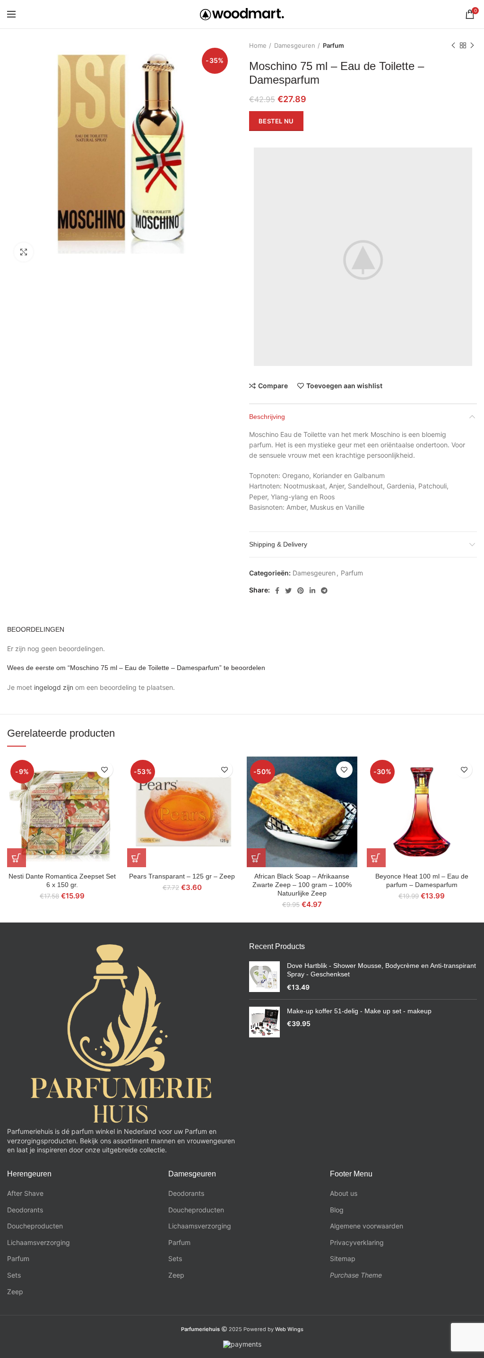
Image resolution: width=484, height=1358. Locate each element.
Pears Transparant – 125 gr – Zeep (182, 876)
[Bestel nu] (16, 857)
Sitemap (342, 1258)
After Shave (25, 1193)
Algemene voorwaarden (366, 1226)
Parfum (333, 45)
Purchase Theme (356, 1275)
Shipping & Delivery (278, 544)
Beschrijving (267, 416)
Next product (472, 45)
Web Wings (289, 1329)
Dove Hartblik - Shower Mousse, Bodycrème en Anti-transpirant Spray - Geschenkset (381, 970)
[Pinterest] (300, 590)
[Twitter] (288, 590)
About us (343, 1193)
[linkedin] (312, 590)
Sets (14, 1275)
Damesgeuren (294, 45)
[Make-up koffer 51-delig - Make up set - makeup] (264, 1022)
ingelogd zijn (53, 687)
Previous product (453, 45)
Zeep (15, 1292)
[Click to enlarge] (23, 252)
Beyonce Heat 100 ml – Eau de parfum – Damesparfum (421, 880)
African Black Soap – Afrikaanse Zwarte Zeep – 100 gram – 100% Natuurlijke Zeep (302, 884)
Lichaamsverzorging (38, 1242)
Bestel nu (276, 121)
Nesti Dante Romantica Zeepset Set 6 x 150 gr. (62, 880)
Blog (337, 1210)
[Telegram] (324, 590)
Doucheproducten (35, 1226)
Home (258, 45)
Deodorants (25, 1210)
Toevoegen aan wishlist (344, 386)
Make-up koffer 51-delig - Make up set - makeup (359, 1011)
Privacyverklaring (357, 1242)
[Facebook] (277, 590)
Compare (273, 386)
